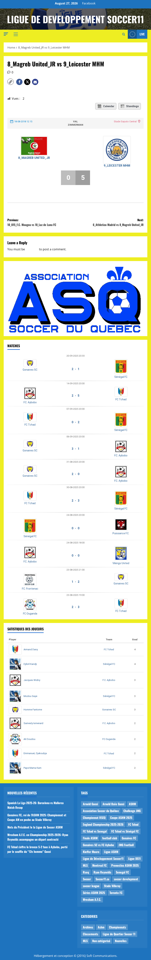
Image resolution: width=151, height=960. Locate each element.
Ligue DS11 (134, 858)
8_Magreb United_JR (34, 158)
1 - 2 (75, 581)
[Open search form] (123, 34)
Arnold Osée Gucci (113, 804)
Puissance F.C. (121, 533)
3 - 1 (75, 448)
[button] (6, 34)
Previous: (31, 222)
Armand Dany (31, 649)
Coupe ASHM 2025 (121, 817)
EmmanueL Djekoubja (35, 753)
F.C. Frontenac (30, 588)
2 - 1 (75, 369)
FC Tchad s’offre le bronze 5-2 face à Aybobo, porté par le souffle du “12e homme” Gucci (37, 849)
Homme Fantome (33, 709)
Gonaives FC (129, 838)
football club (109, 838)
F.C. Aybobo (30, 402)
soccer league (91, 886)
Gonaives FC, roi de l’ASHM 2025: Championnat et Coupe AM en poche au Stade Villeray (36, 817)
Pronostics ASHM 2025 (125, 865)
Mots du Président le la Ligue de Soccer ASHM (35, 827)
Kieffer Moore (91, 852)
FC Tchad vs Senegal (95, 831)
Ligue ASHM (111, 852)
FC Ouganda (30, 613)
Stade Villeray (112, 886)
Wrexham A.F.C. (92, 899)
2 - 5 (75, 395)
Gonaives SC (30, 369)
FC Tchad (121, 399)
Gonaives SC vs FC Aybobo (98, 845)
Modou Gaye (30, 696)
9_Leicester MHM (117, 165)
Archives (88, 927)
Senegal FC (122, 872)
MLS (85, 865)
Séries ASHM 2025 (94, 892)
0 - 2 (75, 422)
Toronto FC (116, 892)
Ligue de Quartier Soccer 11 (119, 934)
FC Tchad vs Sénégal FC (125, 831)
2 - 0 (75, 474)
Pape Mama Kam (32, 767)
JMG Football (126, 845)
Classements (90, 934)
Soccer (87, 879)
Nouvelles (121, 941)
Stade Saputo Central (125, 121)
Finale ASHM (90, 838)
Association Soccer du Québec (101, 811)
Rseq (86, 872)
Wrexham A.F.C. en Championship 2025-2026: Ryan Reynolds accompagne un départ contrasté (37, 837)
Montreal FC (99, 865)
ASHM (132, 804)
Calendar (108, 106)
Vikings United (121, 563)
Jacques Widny (32, 680)
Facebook (88, 3)
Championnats (117, 927)
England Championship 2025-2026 (103, 824)
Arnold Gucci (90, 804)
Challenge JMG (132, 811)
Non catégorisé (101, 941)
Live (142, 34)
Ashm (101, 927)
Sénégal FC (120, 376)
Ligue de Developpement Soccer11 (75, 19)
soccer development (126, 879)
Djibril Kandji (30, 664)
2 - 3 (75, 500)
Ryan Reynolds (102, 872)
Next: (118, 222)
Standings (132, 106)
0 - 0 (75, 528)
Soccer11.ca (102, 879)
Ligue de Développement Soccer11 (103, 858)
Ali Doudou (29, 739)
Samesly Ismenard (33, 723)
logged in (32, 249)
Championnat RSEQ (94, 817)
